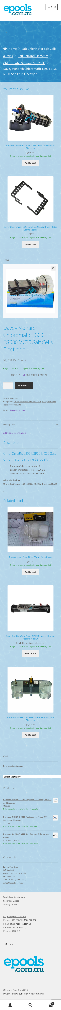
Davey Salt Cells (49, 401)
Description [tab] (9, 424)
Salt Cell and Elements (33, 56)
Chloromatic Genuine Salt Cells (24, 63)
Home (13, 49)
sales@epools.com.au (13, 883)
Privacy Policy (10, 993)
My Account (10, 1005)
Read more (30, 653)
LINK (23, 375)
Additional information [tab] (14, 432)
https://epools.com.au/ (14, 916)
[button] (53, 268)
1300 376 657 (30, 920)
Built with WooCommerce (31, 993)
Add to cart (23, 385)
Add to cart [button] (30, 162)
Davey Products (14, 404)
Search (30, 1005)
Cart (47, 1003)
